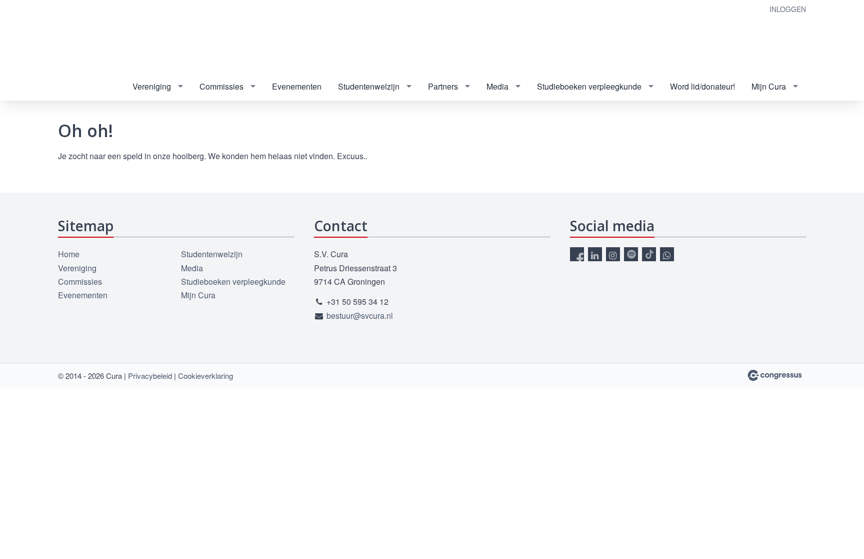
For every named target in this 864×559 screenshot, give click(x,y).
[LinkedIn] (595, 254)
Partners (443, 86)
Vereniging (151, 86)
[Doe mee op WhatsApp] (667, 254)
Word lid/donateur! (702, 86)
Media (497, 86)
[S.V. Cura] (120, 37)
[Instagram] (613, 254)
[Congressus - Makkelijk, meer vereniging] (775, 375)
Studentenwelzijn (369, 86)
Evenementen (297, 86)
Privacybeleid (150, 375)
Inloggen (788, 9)
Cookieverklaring (205, 375)
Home (69, 254)
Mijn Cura (769, 86)
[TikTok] (649, 254)
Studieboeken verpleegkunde (589, 86)
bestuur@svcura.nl (359, 315)
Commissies (222, 86)
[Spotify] (631, 254)
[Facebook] (577, 254)
